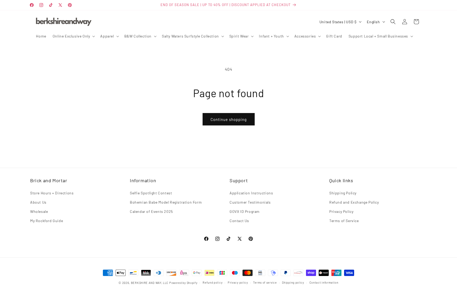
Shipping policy (293, 282)
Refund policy (212, 282)
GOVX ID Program (245, 211)
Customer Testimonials (250, 202)
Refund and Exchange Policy (354, 202)
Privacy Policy (341, 211)
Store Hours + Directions (52, 193)
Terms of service (265, 282)
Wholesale (39, 211)
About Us (38, 202)
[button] (73, 36)
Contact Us (239, 220)
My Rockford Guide (46, 220)
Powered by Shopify (183, 282)
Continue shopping (229, 119)
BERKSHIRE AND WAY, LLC (149, 282)
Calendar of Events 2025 (151, 211)
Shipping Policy (343, 193)
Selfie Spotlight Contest (151, 193)
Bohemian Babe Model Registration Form (166, 202)
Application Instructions (251, 193)
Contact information (324, 282)
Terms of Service (344, 220)
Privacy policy (238, 282)
